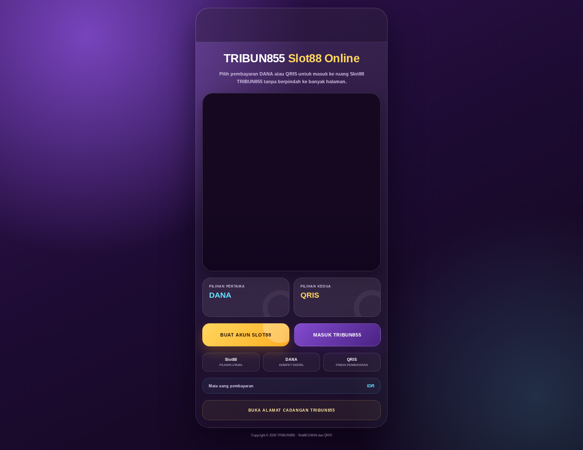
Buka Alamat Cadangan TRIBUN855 (291, 410)
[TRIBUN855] (291, 25)
